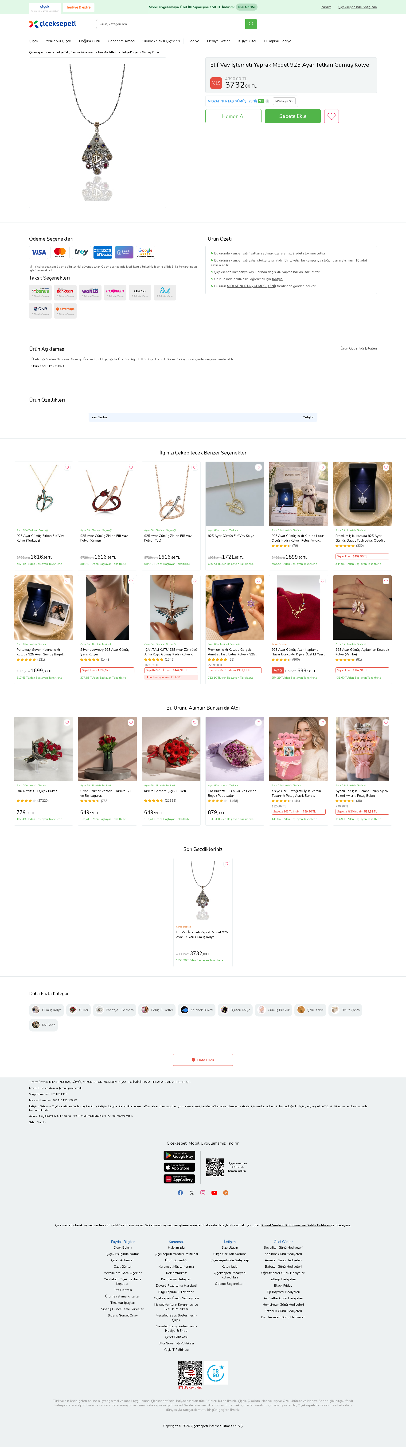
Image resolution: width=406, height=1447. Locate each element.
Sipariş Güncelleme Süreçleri (122, 1309)
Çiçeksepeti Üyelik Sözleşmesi (176, 1298)
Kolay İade (230, 1266)
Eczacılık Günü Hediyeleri (283, 1311)
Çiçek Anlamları (122, 1260)
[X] (191, 1192)
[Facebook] (180, 1192)
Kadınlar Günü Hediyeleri (283, 1254)
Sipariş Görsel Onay (123, 1315)
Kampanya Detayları (176, 1279)
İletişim (230, 1241)
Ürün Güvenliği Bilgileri (358, 348)
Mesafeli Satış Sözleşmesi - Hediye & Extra (176, 1328)
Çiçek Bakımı (122, 1247)
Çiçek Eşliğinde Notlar (122, 1254)
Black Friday (283, 1285)
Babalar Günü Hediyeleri (283, 1266)
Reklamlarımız (176, 1273)
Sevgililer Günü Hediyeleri (283, 1247)
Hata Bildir (205, 1060)
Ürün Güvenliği (176, 1260)
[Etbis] (190, 1375)
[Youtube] (214, 1192)
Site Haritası (122, 1290)
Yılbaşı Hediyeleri (283, 1279)
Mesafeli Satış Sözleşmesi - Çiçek (176, 1317)
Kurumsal (176, 1241)
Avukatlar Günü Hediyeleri (283, 1298)
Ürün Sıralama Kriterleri (122, 1296)
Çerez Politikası (176, 1337)
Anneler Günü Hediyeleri (283, 1260)
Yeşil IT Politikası (176, 1349)
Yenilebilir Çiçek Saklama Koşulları (122, 1281)
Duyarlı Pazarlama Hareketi (176, 1285)
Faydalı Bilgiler (123, 1241)
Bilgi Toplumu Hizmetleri (176, 1292)
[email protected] (70, 1088)
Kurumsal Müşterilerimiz (176, 1266)
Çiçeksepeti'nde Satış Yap (357, 7)
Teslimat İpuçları (122, 1303)
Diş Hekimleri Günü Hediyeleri (283, 1317)
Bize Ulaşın (230, 1247)
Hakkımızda (176, 1247)
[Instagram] (203, 1192)
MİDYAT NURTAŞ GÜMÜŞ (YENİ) (232, 101)
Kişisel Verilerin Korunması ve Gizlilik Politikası (176, 1306)
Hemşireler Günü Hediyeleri (283, 1304)
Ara (251, 24)
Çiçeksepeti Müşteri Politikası (176, 1254)
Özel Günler (123, 1266)
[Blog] (225, 1192)
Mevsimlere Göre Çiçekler (123, 1273)
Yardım (326, 7)
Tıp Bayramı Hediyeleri (283, 1292)
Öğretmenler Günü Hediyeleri (283, 1273)
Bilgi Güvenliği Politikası (176, 1343)
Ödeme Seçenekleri (229, 1284)
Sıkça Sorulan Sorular (229, 1254)
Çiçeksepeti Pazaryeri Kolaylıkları (230, 1275)
